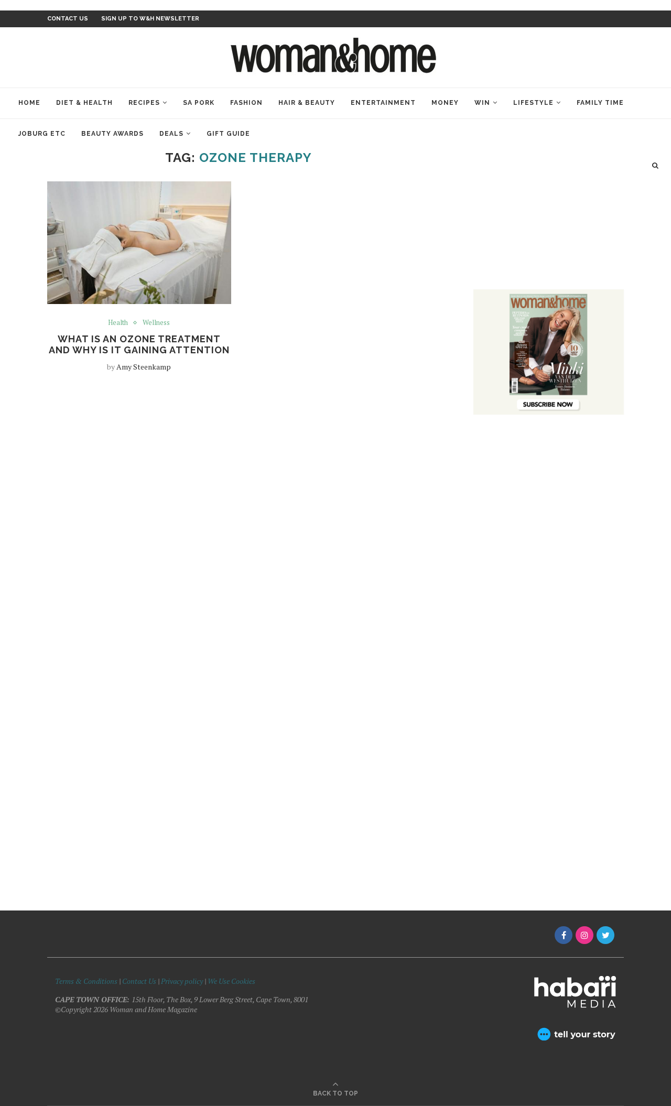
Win (482, 102)
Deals (171, 133)
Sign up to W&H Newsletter (150, 18)
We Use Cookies (231, 981)
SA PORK (198, 102)
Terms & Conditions (86, 981)
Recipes (144, 102)
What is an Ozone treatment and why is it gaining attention (139, 344)
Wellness (156, 323)
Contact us (67, 18)
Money (445, 102)
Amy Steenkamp (143, 367)
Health (118, 323)
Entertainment (383, 102)
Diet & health (84, 102)
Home (29, 102)
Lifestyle (533, 102)
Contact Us (140, 981)
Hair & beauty (306, 102)
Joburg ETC (42, 133)
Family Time (600, 102)
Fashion (246, 102)
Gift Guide (228, 133)
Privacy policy (182, 981)
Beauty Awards (112, 133)
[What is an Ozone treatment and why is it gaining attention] (139, 242)
